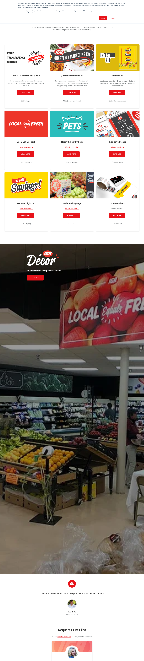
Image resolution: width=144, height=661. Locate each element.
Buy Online (117, 154)
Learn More (25, 92)
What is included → (26, 147)
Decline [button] (113, 18)
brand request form (64, 637)
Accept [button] (103, 18)
